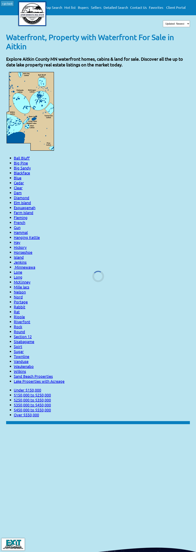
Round (19, 331)
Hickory (20, 247)
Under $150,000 (27, 390)
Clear (18, 187)
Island (19, 257)
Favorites (156, 8)
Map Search (53, 8)
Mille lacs (21, 286)
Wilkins (20, 371)
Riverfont (22, 321)
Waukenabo (24, 366)
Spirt (18, 346)
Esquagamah (24, 207)
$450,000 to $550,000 (32, 409)
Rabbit (19, 306)
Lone (18, 272)
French (19, 222)
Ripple (19, 316)
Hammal (21, 232)
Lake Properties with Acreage (39, 381)
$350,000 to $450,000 (32, 404)
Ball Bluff (22, 158)
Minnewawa (24, 267)
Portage (21, 301)
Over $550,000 (26, 414)
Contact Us (138, 8)
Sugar (19, 351)
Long (18, 277)
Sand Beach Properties (33, 376)
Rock (18, 326)
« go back (7, 3)
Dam (18, 192)
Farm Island (23, 212)
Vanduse (21, 361)
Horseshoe (23, 252)
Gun (17, 227)
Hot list (70, 8)
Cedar (19, 182)
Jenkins (20, 262)
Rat (17, 311)
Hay (17, 242)
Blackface (22, 172)
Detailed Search (116, 8)
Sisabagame (24, 341)
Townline (21, 356)
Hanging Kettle (27, 237)
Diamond (21, 197)
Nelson (20, 291)
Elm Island (22, 202)
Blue (17, 177)
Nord (18, 296)
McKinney (22, 282)
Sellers (96, 8)
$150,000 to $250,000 (32, 394)
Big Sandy (22, 167)
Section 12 (23, 336)
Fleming (21, 217)
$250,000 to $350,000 (32, 399)
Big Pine (21, 162)
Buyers (83, 8)
